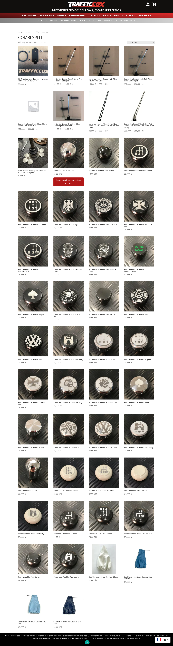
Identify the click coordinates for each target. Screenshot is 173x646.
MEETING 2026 (104, 20)
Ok (87, 642)
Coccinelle (45, 15)
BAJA (106, 15)
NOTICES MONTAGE (124, 20)
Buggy (94, 15)
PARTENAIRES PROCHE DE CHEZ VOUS (76, 20)
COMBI (60, 15)
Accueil (20, 32)
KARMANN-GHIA (77, 15)
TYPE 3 (129, 15)
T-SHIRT (53, 20)
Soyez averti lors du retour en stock (68, 182)
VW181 (117, 15)
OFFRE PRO (42, 20)
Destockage (29, 15)
